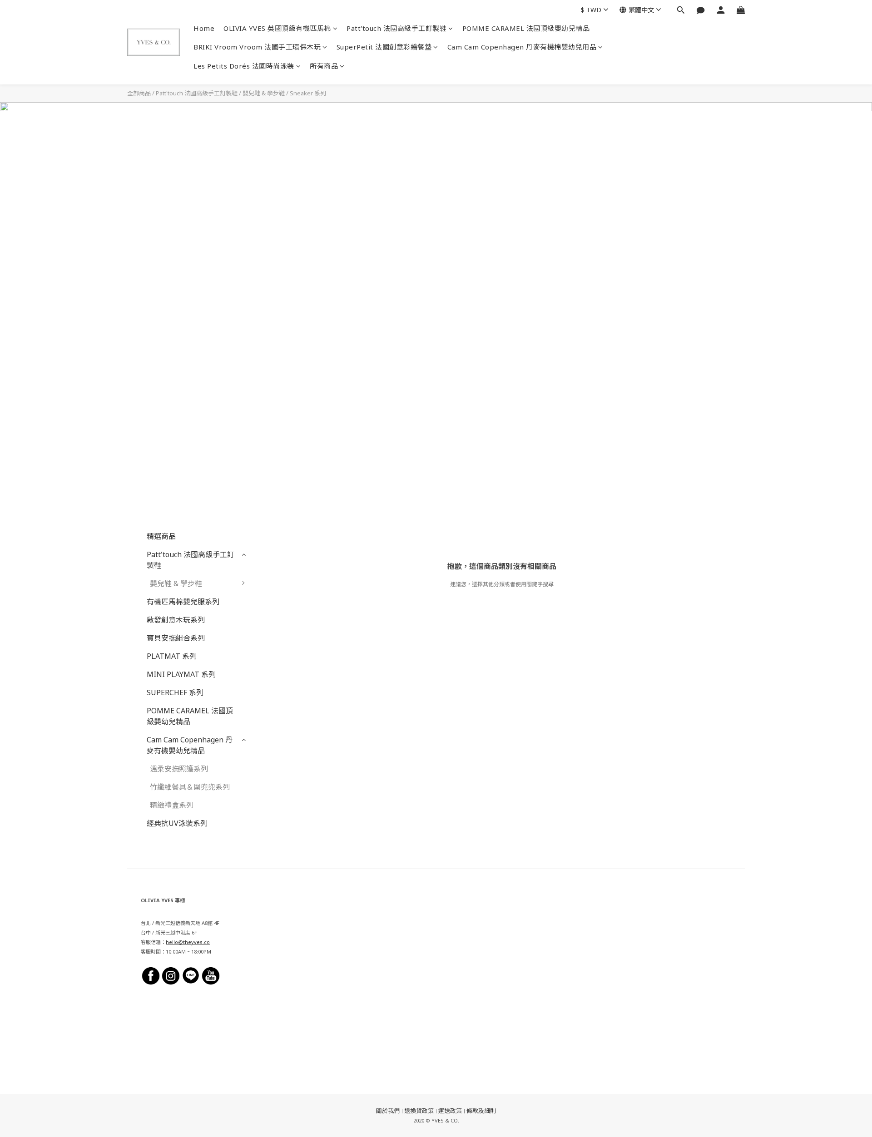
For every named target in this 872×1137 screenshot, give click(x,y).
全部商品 (139, 93)
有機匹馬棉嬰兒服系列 (183, 602)
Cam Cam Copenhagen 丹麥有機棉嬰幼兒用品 (522, 46)
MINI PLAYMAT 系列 (181, 674)
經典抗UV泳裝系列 (177, 823)
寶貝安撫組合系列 (176, 638)
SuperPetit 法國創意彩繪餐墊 (384, 46)
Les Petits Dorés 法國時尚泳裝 (243, 65)
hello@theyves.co (188, 942)
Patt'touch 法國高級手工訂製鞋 (396, 28)
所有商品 (324, 65)
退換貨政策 (419, 1111)
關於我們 (388, 1111)
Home (203, 28)
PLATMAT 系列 (172, 656)
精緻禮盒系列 (171, 805)
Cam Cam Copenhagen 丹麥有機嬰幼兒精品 (190, 745)
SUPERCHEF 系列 (175, 692)
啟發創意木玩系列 (176, 620)
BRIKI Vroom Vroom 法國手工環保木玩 (257, 46)
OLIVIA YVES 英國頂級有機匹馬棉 (277, 28)
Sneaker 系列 (308, 93)
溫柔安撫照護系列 (179, 769)
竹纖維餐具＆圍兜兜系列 (190, 787)
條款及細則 (481, 1111)
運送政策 (450, 1111)
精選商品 (161, 536)
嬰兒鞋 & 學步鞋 (264, 93)
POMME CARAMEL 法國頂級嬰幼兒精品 (526, 28)
